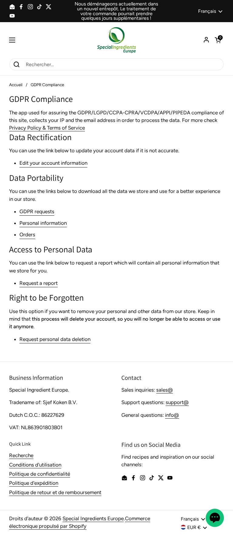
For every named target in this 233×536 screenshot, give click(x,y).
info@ (172, 415)
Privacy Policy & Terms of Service (47, 128)
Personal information (43, 223)
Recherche (21, 455)
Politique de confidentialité (39, 474)
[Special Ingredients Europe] (116, 40)
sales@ (164, 390)
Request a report (38, 283)
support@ (177, 402)
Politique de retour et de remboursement (55, 492)
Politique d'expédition (33, 483)
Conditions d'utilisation (35, 465)
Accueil (15, 84)
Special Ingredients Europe (93, 518)
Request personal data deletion (54, 339)
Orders (27, 234)
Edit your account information (53, 163)
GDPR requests (36, 211)
